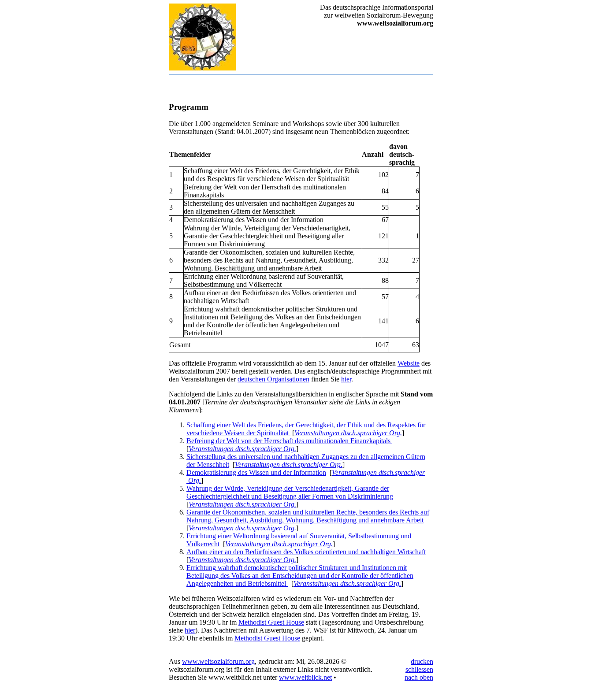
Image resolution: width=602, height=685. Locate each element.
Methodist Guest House (271, 622)
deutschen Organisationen (273, 379)
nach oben (419, 677)
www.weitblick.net (305, 677)
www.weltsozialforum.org (218, 661)
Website (409, 363)
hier (346, 379)
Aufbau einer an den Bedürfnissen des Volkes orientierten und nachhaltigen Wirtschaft (306, 551)
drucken (422, 661)
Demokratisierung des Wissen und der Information (256, 472)
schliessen (419, 669)
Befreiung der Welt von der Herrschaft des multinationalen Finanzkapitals (289, 440)
